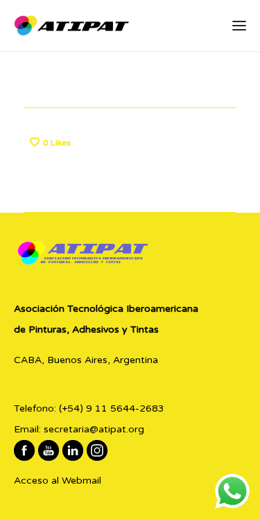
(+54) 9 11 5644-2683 (111, 408)
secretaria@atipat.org (94, 429)
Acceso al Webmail (57, 480)
